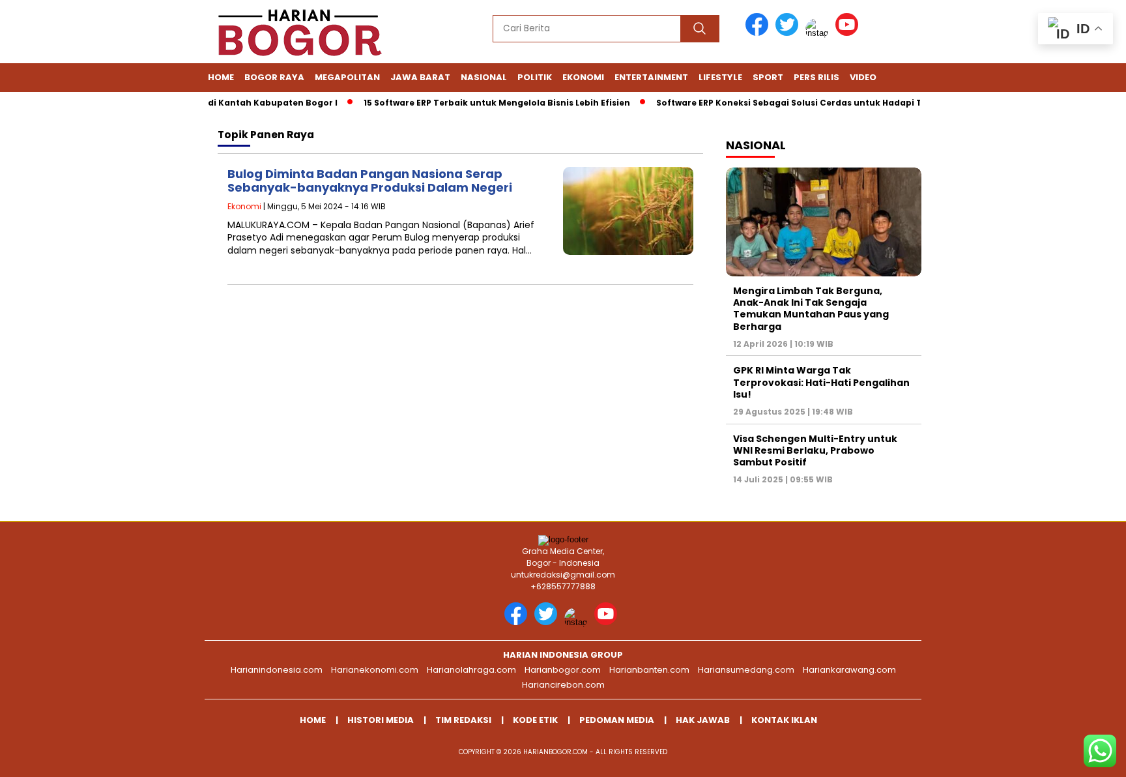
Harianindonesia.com (277, 670)
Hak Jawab (703, 720)
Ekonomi (583, 77)
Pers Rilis (816, 77)
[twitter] (789, 33)
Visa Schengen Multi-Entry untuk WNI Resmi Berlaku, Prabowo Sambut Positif (815, 450)
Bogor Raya (274, 77)
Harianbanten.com (649, 670)
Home (221, 77)
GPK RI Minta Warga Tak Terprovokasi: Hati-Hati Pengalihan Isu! (821, 382)
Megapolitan (347, 77)
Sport (768, 77)
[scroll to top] (1081, 756)
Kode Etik (535, 720)
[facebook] (759, 33)
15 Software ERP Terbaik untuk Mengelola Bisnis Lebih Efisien (484, 102)
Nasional (484, 77)
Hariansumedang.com (746, 670)
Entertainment (651, 77)
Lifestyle (720, 77)
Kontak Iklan (784, 720)
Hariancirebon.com (563, 685)
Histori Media (380, 720)
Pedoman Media (616, 720)
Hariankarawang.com (849, 670)
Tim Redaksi (463, 720)
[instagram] (819, 33)
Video (863, 77)
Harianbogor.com (563, 670)
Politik (534, 77)
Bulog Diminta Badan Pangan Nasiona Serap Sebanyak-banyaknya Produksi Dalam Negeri (369, 181)
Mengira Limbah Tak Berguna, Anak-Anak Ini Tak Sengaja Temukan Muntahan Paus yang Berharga (811, 308)
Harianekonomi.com (374, 670)
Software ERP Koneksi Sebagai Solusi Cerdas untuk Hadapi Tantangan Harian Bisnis (829, 102)
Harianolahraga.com (471, 670)
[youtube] (849, 33)
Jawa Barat (420, 77)
